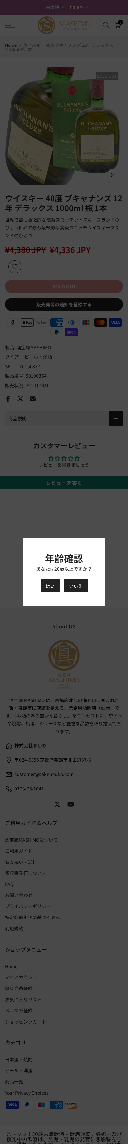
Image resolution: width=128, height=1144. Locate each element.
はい (50, 586)
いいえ (76, 586)
